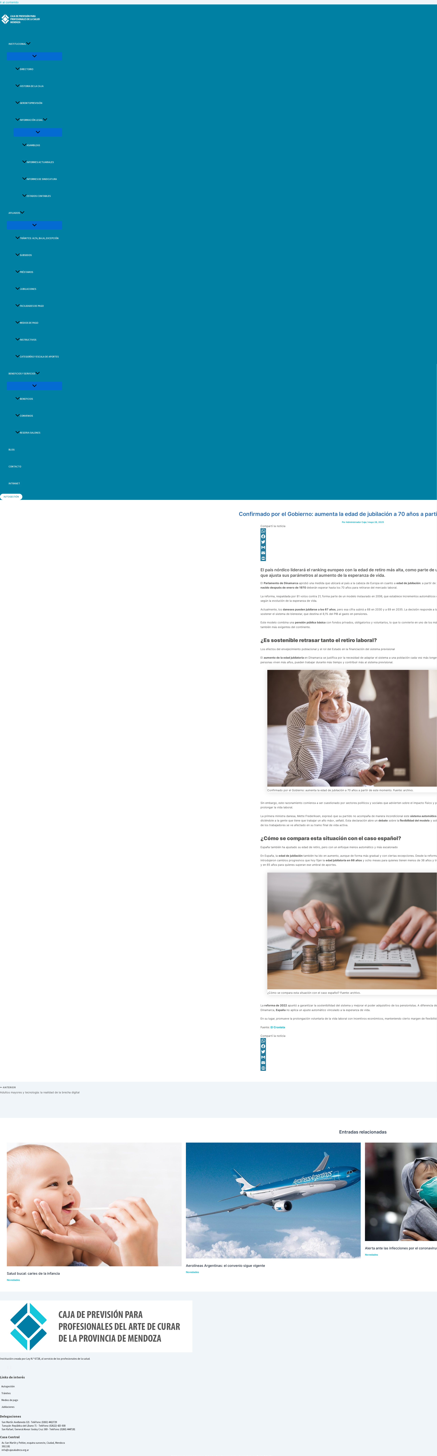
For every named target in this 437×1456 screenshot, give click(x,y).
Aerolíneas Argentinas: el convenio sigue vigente (225, 1266)
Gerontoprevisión (31, 103)
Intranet (14, 483)
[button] (28, 44)
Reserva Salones (30, 433)
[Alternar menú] (34, 56)
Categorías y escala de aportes (39, 357)
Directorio (26, 69)
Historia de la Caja (32, 86)
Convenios (26, 416)
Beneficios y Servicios (22, 373)
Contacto (15, 466)
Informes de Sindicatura (42, 179)
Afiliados (14, 213)
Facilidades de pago (32, 306)
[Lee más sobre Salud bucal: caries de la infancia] (94, 1265)
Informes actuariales (40, 162)
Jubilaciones (28, 289)
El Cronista (278, 1027)
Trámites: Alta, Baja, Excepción (39, 238)
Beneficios (26, 399)
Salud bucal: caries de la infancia (33, 1273)
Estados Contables (39, 196)
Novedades (13, 1279)
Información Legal (31, 120)
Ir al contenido (9, 2)
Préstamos (26, 272)
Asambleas (33, 145)
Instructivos (28, 340)
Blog (12, 449)
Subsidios (26, 255)
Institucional (17, 44)
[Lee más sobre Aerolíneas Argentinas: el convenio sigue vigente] (273, 1257)
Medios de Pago (29, 323)
